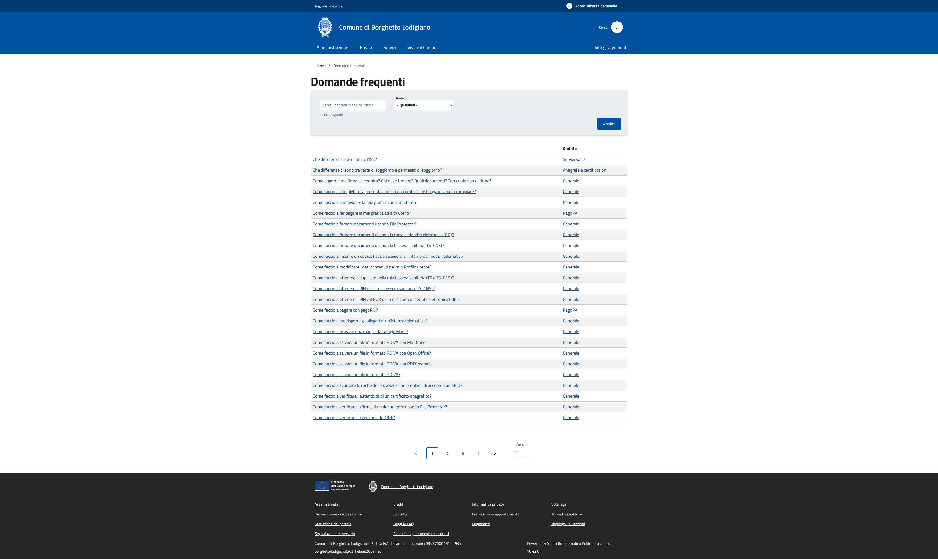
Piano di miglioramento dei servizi (421, 534)
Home (321, 65)
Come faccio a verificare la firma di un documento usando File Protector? (380, 406)
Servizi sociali (575, 159)
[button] (592, 6)
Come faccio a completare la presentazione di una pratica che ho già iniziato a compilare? (394, 191)
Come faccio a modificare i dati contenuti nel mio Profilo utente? (372, 267)
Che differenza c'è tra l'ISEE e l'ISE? (345, 159)
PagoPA (570, 213)
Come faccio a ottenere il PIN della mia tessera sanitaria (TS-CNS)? (374, 288)
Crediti (398, 504)
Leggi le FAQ (403, 524)
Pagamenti (481, 524)
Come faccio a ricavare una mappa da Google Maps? (360, 331)
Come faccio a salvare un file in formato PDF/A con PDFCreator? (372, 363)
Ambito (401, 98)
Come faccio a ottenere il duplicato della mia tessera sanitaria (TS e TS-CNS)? (383, 277)
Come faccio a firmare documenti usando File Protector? (365, 224)
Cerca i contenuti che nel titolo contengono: (347, 109)
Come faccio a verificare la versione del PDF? (354, 417)
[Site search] (617, 27)
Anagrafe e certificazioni (585, 170)
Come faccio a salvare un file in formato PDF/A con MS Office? (370, 342)
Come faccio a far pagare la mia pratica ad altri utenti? (362, 213)
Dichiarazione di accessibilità (338, 514)
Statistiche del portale (333, 524)
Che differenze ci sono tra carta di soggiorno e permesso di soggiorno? (377, 170)
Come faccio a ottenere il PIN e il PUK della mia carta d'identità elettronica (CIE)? (386, 299)
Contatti (400, 514)
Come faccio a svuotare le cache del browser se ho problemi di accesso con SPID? (387, 385)
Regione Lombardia (329, 6)
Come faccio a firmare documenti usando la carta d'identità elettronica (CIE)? (383, 234)
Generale (571, 181)
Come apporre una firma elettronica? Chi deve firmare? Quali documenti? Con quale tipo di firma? (402, 181)
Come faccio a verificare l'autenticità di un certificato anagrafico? (372, 396)
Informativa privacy (488, 504)
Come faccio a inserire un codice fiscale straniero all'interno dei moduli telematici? (388, 256)
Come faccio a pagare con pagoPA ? (345, 310)
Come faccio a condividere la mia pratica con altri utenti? (364, 202)
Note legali (559, 504)
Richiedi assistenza (566, 514)
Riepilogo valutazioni (568, 524)
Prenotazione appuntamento (495, 514)
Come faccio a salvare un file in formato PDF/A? (356, 374)
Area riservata (326, 504)
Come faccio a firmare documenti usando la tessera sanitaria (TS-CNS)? (378, 245)
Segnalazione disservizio (335, 534)
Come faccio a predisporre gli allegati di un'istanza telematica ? (370, 320)
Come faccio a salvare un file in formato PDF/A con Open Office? (372, 353)
